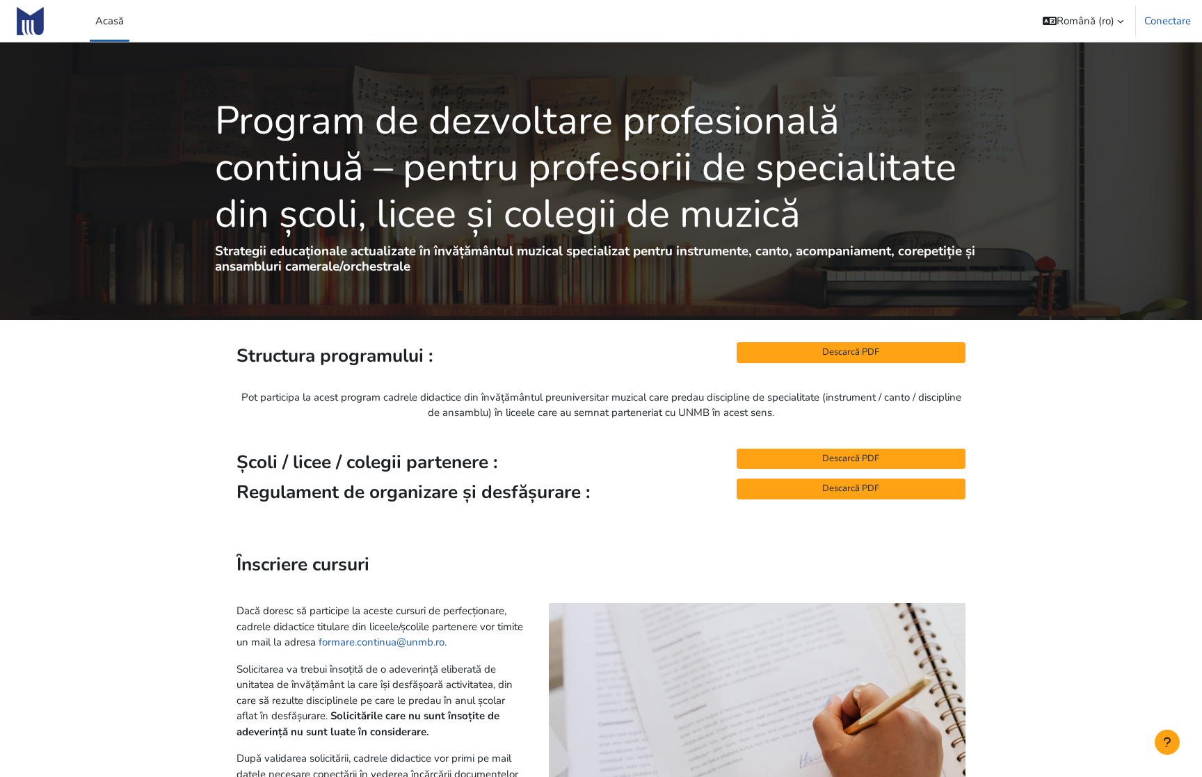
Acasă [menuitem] (109, 21)
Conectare (1167, 21)
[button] (1083, 21)
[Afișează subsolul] (1167, 742)
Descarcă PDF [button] (850, 352)
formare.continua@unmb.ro (381, 642)
